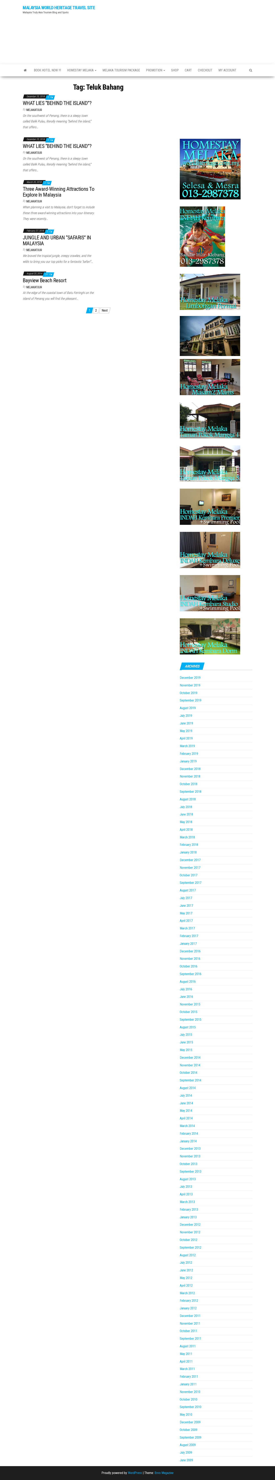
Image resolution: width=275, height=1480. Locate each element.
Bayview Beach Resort (44, 280)
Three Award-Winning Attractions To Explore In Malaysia (58, 192)
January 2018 (188, 852)
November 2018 (190, 776)
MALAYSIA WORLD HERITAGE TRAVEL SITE (59, 7)
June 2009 (186, 1460)
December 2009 (190, 1422)
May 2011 (186, 1354)
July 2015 (186, 1035)
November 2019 (190, 685)
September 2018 (190, 792)
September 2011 (190, 1339)
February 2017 (189, 936)
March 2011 (187, 1369)
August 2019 (188, 708)
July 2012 (186, 1263)
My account (227, 70)
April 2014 (186, 1118)
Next (105, 310)
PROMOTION (154, 70)
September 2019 (190, 700)
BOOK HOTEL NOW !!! (47, 70)
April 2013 (186, 1194)
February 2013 (189, 1209)
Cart (188, 70)
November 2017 (190, 868)
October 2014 (188, 1073)
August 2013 (188, 1179)
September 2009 (190, 1437)
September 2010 (190, 1407)
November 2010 (190, 1392)
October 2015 (188, 1012)
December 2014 (190, 1057)
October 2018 (188, 784)
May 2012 (186, 1278)
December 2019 (190, 678)
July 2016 (186, 989)
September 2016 (190, 974)
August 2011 (188, 1346)
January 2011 (188, 1384)
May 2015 (186, 1050)
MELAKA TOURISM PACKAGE (121, 70)
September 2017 (190, 883)
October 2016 (188, 966)
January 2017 (188, 944)
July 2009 (186, 1452)
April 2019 (186, 738)
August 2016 (188, 982)
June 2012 (186, 1270)
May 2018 (186, 822)
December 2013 (190, 1149)
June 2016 (186, 997)
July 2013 (186, 1187)
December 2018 (190, 769)
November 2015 (190, 1004)
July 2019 (186, 716)
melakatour (34, 110)
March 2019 (187, 746)
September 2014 (190, 1080)
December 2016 (190, 951)
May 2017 (186, 913)
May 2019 (186, 731)
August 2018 (188, 799)
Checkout (205, 70)
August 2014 (188, 1088)
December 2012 (190, 1225)
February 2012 (189, 1301)
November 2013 (190, 1156)
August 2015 (188, 1027)
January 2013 (188, 1217)
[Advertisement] (176, 31)
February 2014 (189, 1133)
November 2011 (190, 1323)
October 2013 (188, 1164)
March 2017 (187, 928)
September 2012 (190, 1247)
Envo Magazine (164, 1473)
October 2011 (188, 1331)
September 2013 (190, 1171)
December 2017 (190, 860)
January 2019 (188, 761)
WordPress (135, 1473)
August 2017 (188, 890)
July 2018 (186, 807)
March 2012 (187, 1293)
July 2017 (186, 898)
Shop (175, 70)
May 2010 (186, 1414)
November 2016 (190, 959)
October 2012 (188, 1240)
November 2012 (190, 1232)
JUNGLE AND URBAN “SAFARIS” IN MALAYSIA (57, 240)
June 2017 (186, 906)
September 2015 (190, 1020)
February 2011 (189, 1376)
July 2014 (186, 1095)
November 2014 (190, 1065)
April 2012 (186, 1285)
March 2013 (187, 1202)
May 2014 (186, 1111)
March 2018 (187, 837)
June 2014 (186, 1103)
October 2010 (188, 1399)
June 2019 (186, 723)
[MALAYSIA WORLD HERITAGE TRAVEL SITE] (25, 70)
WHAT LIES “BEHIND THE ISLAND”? (57, 103)
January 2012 (188, 1308)
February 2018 (189, 845)
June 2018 (186, 814)
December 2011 (190, 1316)
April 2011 (186, 1361)
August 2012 (188, 1255)
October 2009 (188, 1430)
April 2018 (186, 830)
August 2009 (188, 1445)
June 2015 (186, 1042)
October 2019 (188, 693)
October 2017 (188, 875)
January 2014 (188, 1141)
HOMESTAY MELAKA (80, 70)
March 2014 (187, 1126)
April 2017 (186, 921)
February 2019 (189, 754)
